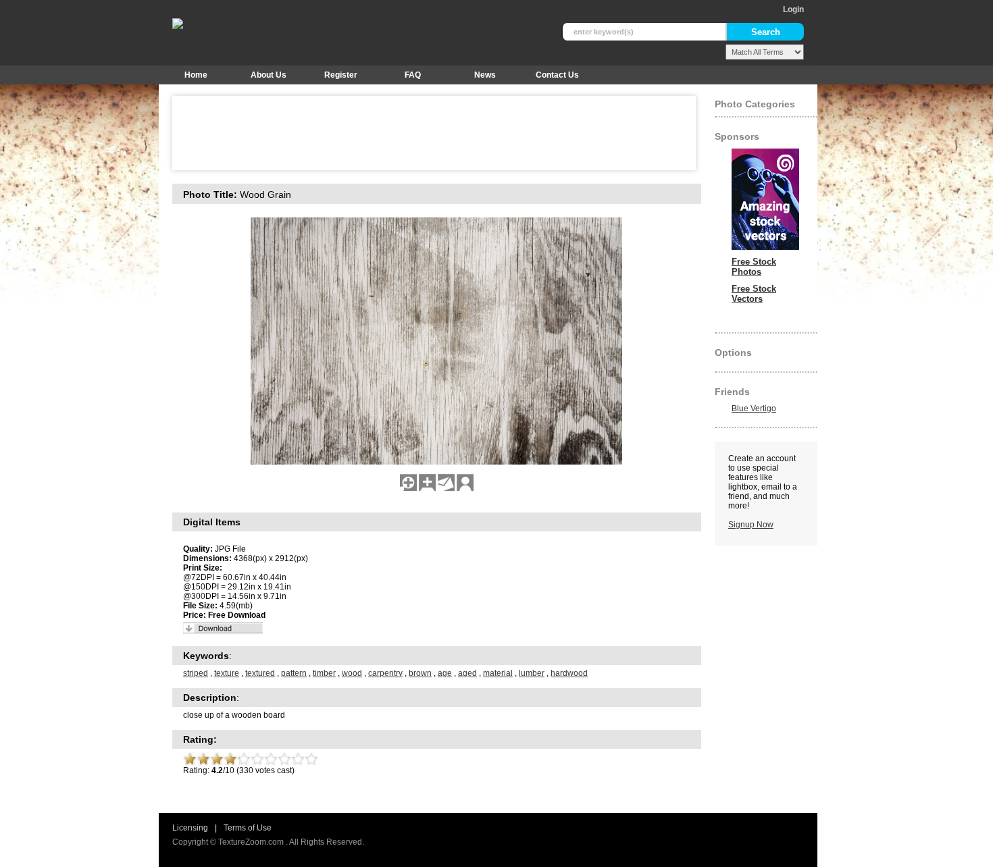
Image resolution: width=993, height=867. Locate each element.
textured (260, 673)
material (498, 673)
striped (195, 673)
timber (324, 673)
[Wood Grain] (408, 488)
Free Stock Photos (754, 267)
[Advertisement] (425, 133)
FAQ (413, 75)
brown (420, 673)
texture (226, 673)
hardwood (569, 673)
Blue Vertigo (754, 408)
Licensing (190, 828)
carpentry (385, 673)
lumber (531, 673)
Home (195, 75)
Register (340, 75)
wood (352, 673)
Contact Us (557, 75)
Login (793, 9)
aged (467, 673)
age (445, 673)
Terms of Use (248, 828)
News (485, 75)
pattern (294, 673)
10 (311, 759)
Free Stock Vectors (754, 294)
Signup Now (750, 524)
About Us (268, 75)
